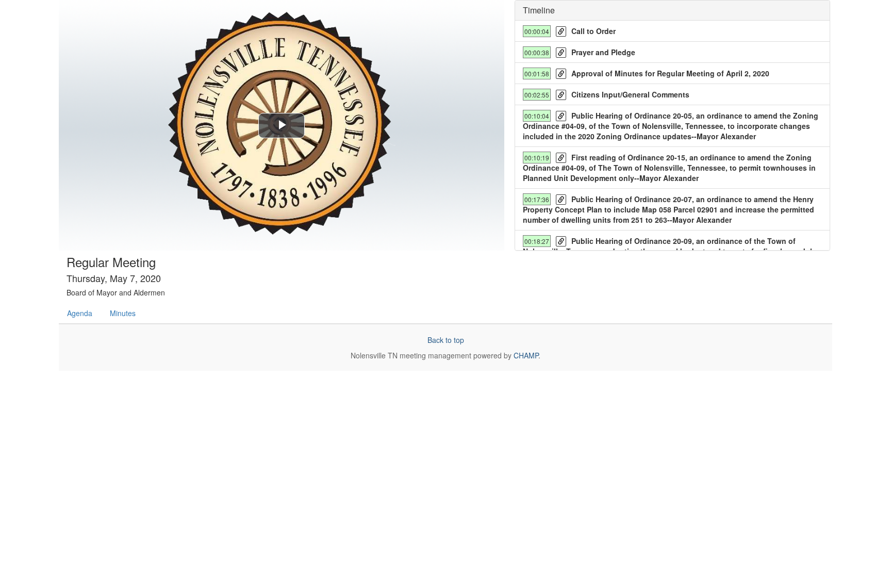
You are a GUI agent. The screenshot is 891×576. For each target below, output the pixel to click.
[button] (561, 31)
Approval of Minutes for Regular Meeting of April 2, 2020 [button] (670, 73)
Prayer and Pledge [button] (603, 52)
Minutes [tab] (123, 313)
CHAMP (526, 355)
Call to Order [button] (593, 31)
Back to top (445, 340)
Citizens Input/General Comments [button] (630, 94)
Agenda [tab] (79, 313)
